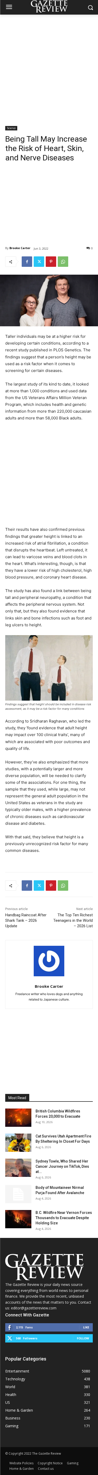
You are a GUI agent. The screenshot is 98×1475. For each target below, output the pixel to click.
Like (86, 1327)
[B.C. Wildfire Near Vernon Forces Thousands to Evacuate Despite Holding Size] (18, 1219)
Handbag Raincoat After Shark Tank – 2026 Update (26, 920)
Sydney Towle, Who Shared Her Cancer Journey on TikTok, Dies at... (62, 1166)
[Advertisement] (49, 66)
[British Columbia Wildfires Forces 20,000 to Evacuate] (18, 1118)
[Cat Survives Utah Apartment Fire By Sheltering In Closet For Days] (18, 1143)
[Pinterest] (51, 261)
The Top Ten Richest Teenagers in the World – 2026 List (73, 920)
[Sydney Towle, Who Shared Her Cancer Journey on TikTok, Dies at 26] (18, 1168)
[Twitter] (39, 261)
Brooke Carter (19, 248)
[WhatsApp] (63, 261)
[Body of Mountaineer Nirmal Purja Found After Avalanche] (18, 1194)
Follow (83, 1338)
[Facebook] (27, 261)
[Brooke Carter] (49, 961)
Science (11, 128)
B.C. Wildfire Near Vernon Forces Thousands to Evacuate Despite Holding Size (64, 1218)
